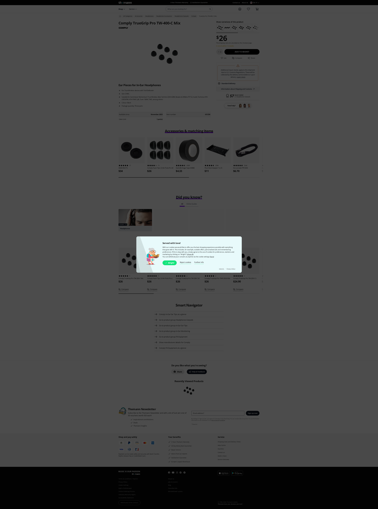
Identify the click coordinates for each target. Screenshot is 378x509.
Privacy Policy (231, 269)
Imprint (221, 269)
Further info (199, 262)
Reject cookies (185, 262)
